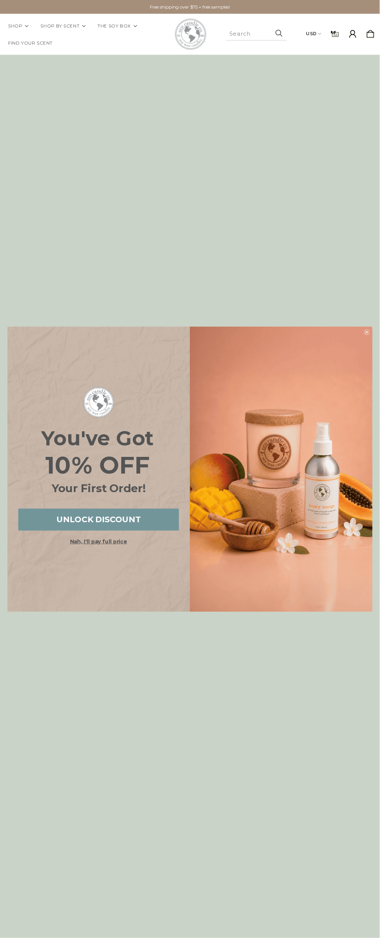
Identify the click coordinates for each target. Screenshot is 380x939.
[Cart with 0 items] (370, 34)
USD (311, 33)
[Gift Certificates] (335, 34)
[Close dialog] (367, 332)
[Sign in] (352, 34)
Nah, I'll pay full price (99, 541)
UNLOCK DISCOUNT (98, 519)
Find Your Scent (30, 43)
